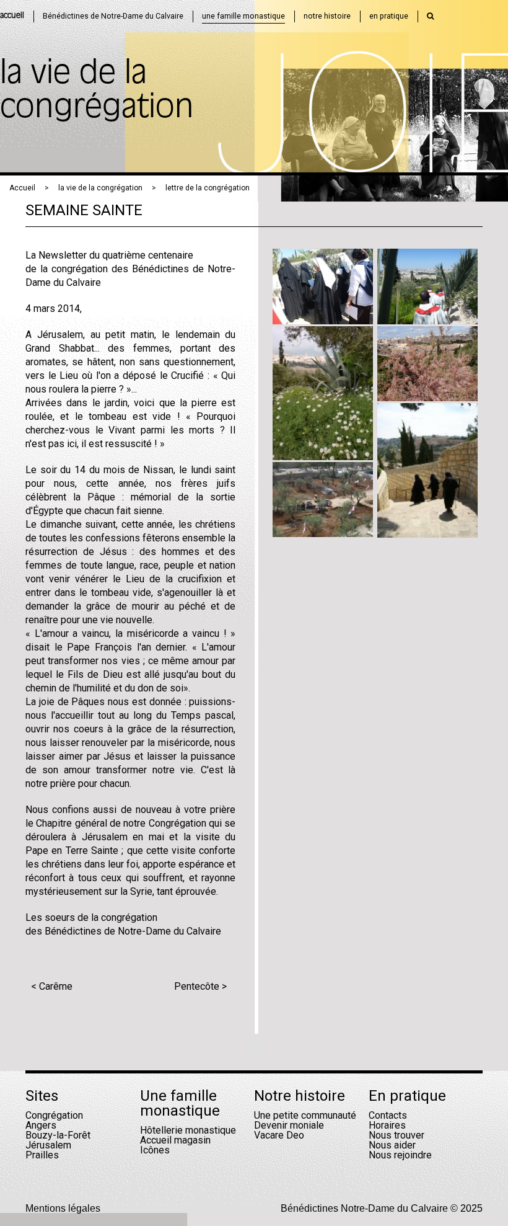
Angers (40, 1125)
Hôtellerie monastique (188, 1130)
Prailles (42, 1155)
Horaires (387, 1125)
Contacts (388, 1115)
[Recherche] (430, 16)
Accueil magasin (175, 1140)
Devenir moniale (289, 1125)
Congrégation (54, 1115)
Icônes (155, 1150)
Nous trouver (396, 1135)
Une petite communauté (305, 1115)
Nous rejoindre (400, 1155)
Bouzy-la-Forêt (57, 1135)
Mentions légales (62, 1208)
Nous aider (392, 1145)
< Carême (51, 986)
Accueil (22, 188)
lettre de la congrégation (207, 188)
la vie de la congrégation (100, 188)
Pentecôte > (200, 986)
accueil (12, 16)
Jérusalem (48, 1145)
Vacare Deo (279, 1135)
